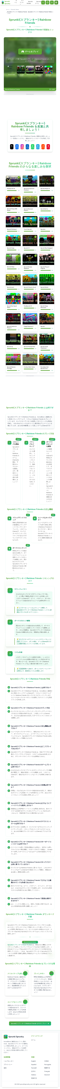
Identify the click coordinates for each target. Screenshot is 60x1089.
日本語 (46, 1061)
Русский (33, 1068)
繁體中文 (47, 1068)
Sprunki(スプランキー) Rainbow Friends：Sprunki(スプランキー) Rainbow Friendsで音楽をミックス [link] (30, 12)
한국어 (33, 1071)
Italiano (33, 1075)
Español (33, 1064)
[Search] (43, 2)
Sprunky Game (15, 9)
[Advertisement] (30, 106)
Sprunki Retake (30, 2)
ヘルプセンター (9, 1061)
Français (47, 1071)
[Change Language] (56, 2)
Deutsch (47, 1075)
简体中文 (34, 1078)
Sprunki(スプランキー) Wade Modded (20, 945)
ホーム (8, 9)
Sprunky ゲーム (38, 2)
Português (47, 1064)
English (33, 1061)
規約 (5, 1068)
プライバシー (8, 1064)
